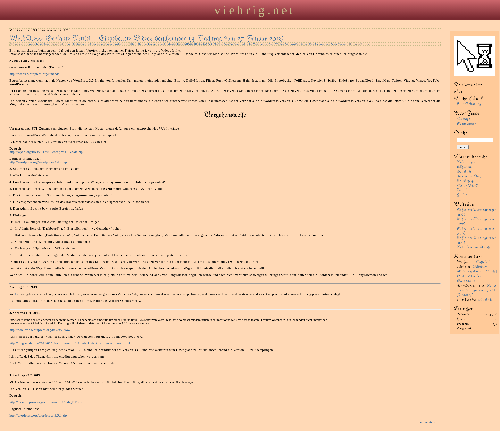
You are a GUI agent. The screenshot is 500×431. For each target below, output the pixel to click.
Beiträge (463, 118)
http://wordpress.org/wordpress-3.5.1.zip (38, 415)
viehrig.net (255, 10)
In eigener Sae (31, 44)
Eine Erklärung (469, 103)
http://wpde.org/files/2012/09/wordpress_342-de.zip (46, 152)
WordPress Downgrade (314, 44)
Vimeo (271, 44)
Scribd (210, 44)
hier (17, 294)
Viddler (256, 44)
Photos (180, 44)
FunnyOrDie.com (104, 44)
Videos (264, 44)
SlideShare (218, 44)
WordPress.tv (331, 44)
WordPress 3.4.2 (282, 44)
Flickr (94, 44)
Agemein (464, 166)
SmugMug (228, 44)
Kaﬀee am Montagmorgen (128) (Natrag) (476, 290)
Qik (195, 44)
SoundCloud (239, 44)
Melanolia (466, 280)
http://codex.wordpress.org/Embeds (34, 74)
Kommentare (466, 123)
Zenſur (462, 194)
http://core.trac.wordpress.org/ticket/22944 (39, 330)
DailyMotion (78, 44)
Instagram (152, 44)
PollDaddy (188, 44)
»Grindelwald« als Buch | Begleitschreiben (477, 273)
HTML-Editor (135, 44)
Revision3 (202, 44)
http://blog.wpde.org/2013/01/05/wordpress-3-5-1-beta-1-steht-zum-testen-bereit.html (69, 343)
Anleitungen (466, 161)
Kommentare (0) (429, 422)
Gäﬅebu (464, 171)
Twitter (249, 44)
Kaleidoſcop (44, 44)
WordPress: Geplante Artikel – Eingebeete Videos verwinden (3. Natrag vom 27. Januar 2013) (146, 37)
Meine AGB (468, 185)
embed (88, 44)
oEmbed (161, 44)
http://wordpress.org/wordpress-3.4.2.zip (38, 162)
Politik (462, 190)
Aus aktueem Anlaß (473, 247)
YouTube (342, 44)
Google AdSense (120, 44)
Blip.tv (68, 44)
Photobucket (171, 44)
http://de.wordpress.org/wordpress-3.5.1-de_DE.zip (45, 402)
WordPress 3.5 (297, 44)
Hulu (145, 44)
